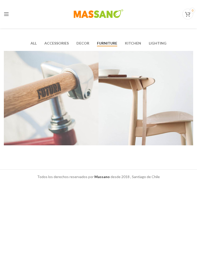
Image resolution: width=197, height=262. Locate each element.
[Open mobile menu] (6, 14)
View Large (94, 55)
